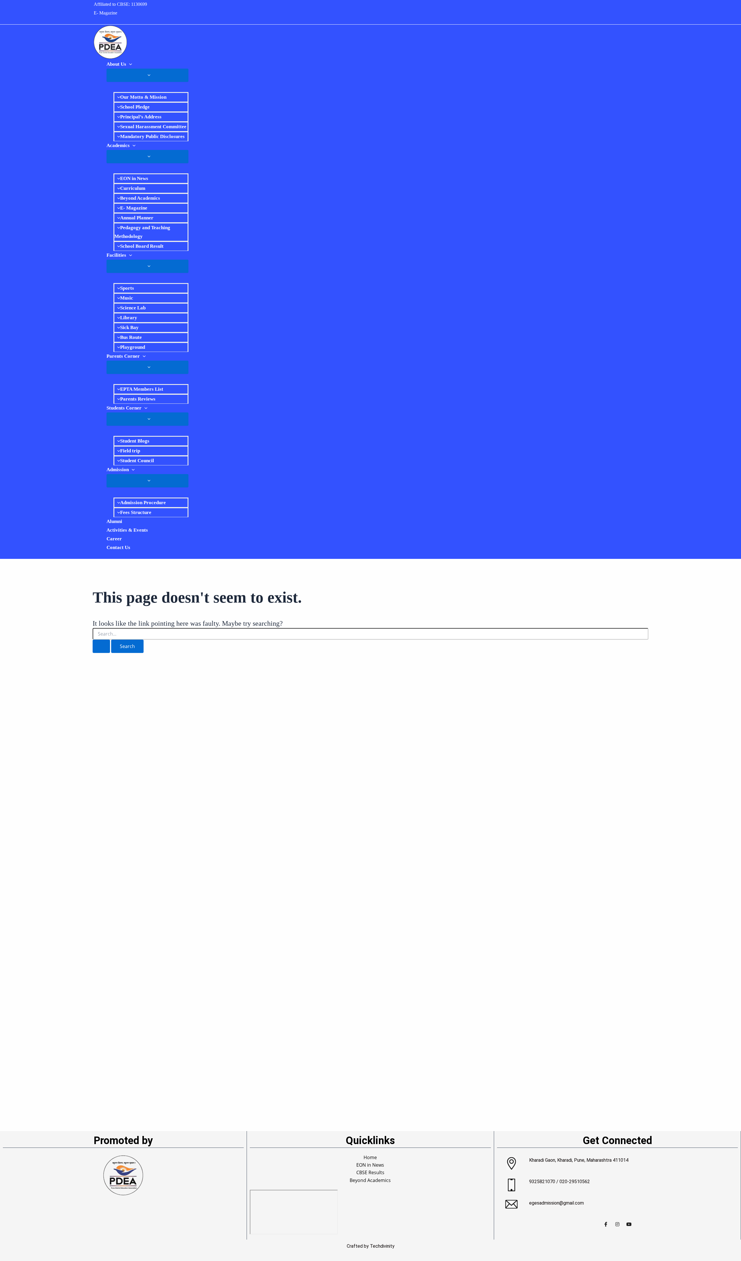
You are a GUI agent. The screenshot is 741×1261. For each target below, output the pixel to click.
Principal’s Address (141, 117)
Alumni (114, 521)
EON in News (134, 178)
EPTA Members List (141, 389)
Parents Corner (123, 356)
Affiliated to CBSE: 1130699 (120, 4)
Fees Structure (135, 512)
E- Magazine (105, 12)
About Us (116, 64)
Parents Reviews (137, 399)
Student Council (137, 460)
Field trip (130, 451)
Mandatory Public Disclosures (152, 136)
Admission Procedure (143, 502)
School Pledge (135, 107)
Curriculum (132, 188)
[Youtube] (629, 1224)
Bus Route (131, 337)
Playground (132, 347)
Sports (127, 288)
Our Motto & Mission (143, 97)
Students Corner (124, 408)
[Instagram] (617, 1224)
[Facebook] (605, 1224)
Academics (118, 145)
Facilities (116, 255)
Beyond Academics (140, 198)
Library (128, 317)
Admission (118, 469)
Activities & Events (127, 530)
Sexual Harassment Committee (153, 126)
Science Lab (133, 308)
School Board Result (142, 246)
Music (126, 298)
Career (114, 539)
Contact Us (118, 547)
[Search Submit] (101, 646)
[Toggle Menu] (147, 75)
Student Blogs (134, 441)
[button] (129, 64)
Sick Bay (129, 327)
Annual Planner (136, 218)
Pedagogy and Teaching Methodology (142, 232)
